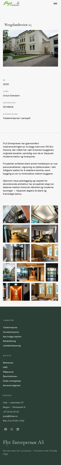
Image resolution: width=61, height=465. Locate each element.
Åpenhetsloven (10, 376)
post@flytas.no (10, 416)
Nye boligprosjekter (12, 336)
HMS (5, 367)
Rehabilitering (9, 341)
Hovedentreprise (11, 332)
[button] (55, 3)
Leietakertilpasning (12, 345)
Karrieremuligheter (12, 385)
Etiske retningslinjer (12, 381)
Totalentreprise (10, 327)
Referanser (8, 362)
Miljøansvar (8, 372)
